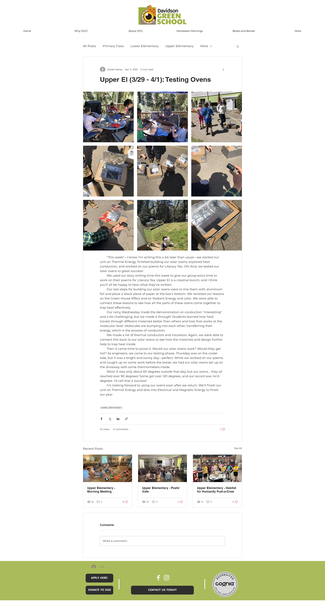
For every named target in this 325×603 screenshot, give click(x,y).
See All (238, 448)
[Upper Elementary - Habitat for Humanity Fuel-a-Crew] (217, 468)
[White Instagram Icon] (166, 577)
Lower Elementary (145, 46)
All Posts (89, 46)
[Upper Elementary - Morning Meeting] (107, 468)
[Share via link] (126, 418)
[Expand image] (108, 117)
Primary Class (113, 46)
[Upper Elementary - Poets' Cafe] (162, 468)
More (204, 46)
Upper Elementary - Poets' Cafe (161, 489)
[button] (237, 46)
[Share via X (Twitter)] (109, 418)
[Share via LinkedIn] (118, 418)
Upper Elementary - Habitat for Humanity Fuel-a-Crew (216, 489)
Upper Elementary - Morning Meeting (101, 489)
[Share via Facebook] (101, 418)
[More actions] (223, 69)
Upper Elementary (179, 46)
